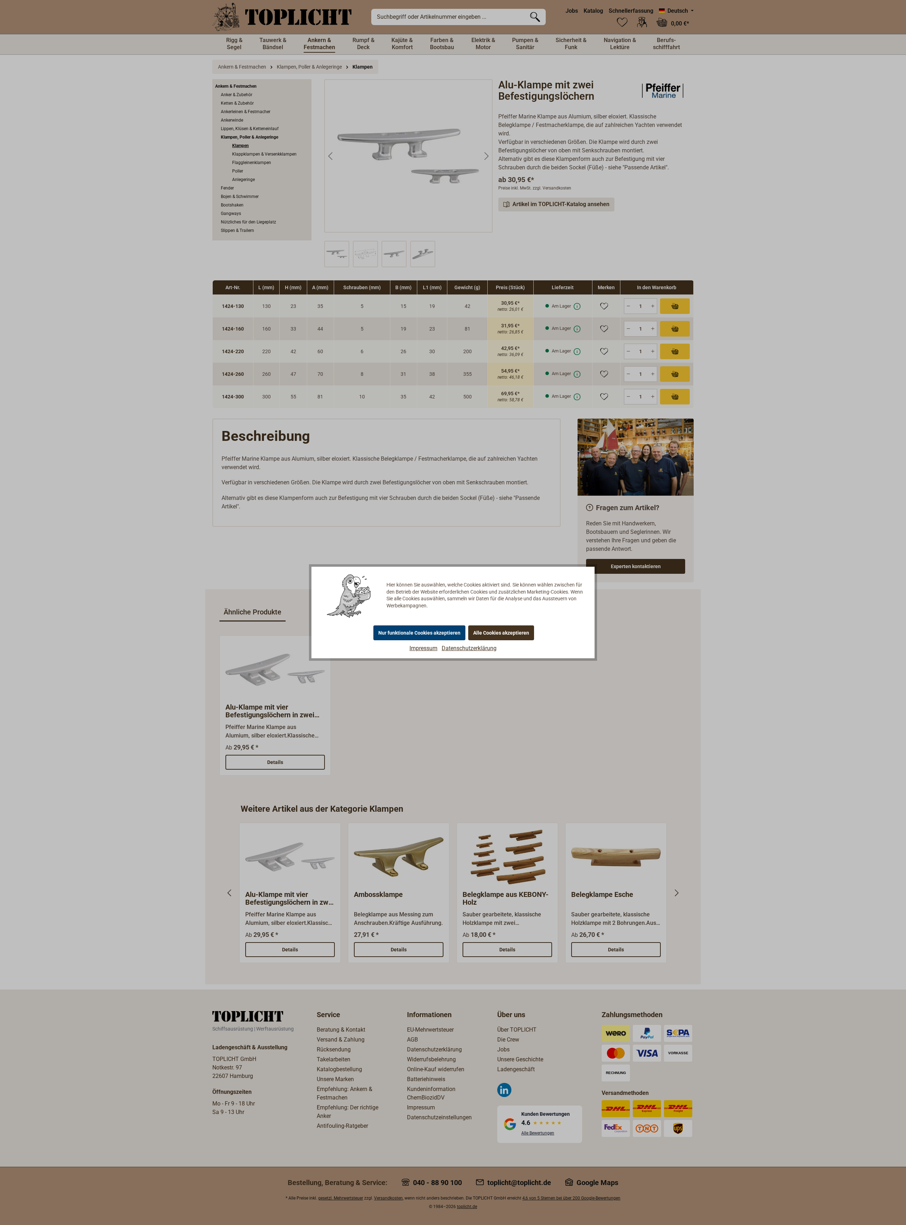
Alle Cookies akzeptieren (501, 633)
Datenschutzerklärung (469, 648)
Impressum (423, 648)
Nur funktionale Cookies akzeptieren (419, 633)
